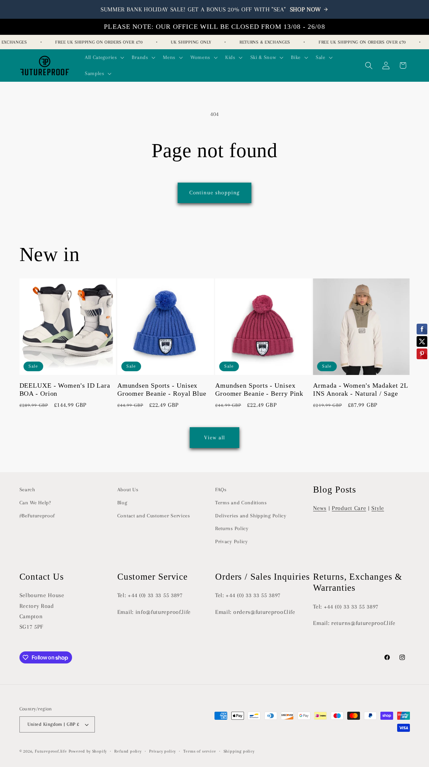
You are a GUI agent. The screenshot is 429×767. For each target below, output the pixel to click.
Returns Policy (232, 528)
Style (377, 508)
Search (27, 490)
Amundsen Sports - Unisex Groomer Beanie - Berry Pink (259, 389)
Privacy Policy (231, 541)
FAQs (221, 490)
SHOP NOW (305, 9)
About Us (127, 490)
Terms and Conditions (241, 503)
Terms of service (199, 751)
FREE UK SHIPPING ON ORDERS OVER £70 (95, 42)
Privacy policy (162, 751)
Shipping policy (239, 751)
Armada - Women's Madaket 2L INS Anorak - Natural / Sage (360, 389)
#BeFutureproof (37, 516)
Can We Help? (35, 503)
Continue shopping (214, 192)
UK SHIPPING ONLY (187, 42)
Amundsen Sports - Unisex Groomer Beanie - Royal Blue (161, 389)
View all (214, 437)
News (319, 508)
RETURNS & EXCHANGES (261, 42)
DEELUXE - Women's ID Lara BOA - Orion (65, 389)
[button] (103, 57)
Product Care (349, 508)
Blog (122, 503)
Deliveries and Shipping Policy (251, 516)
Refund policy (127, 751)
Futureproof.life (51, 751)
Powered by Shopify (88, 751)
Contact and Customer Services (153, 516)
